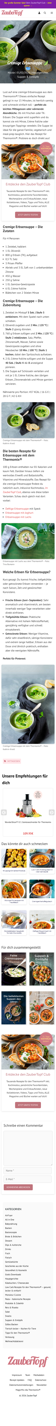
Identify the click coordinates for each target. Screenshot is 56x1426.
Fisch (7, 1253)
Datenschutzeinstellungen (21, 1385)
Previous (4, 813)
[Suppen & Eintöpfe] (42, 969)
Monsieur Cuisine (13, 1294)
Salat (7, 1311)
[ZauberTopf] (13, 13)
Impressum (17, 1375)
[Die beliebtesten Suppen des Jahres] (14, 1007)
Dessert (8, 1240)
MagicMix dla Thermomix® (28, 1389)
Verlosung (9, 1337)
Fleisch (8, 1257)
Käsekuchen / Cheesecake (17, 1283)
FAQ (30, 1380)
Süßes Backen (11, 1324)
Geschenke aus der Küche (17, 1266)
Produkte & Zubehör (14, 1303)
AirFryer (8, 1215)
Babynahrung (11, 1223)
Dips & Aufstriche (13, 1245)
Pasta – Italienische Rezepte (18, 1299)
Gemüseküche (11, 1261)
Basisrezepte (11, 1232)
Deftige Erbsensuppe (17, 508)
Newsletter (42, 1385)
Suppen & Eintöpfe (28, 76)
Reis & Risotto (11, 1307)
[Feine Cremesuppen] (14, 969)
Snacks (8, 1316)
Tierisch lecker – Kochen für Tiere (20, 1328)
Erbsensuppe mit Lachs (18, 517)
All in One (9, 1219)
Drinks (8, 1249)
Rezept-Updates (17, 1380)
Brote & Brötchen (13, 1236)
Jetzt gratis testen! (28, 214)
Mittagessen (13, 761)
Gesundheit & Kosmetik (16, 1270)
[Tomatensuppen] (42, 1007)
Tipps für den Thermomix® (17, 1332)
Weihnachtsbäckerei (14, 1341)
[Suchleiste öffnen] (44, 13)
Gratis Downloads (13, 1274)
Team (27, 1375)
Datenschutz (40, 1380)
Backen (8, 1228)
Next (52, 813)
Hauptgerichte (40, 72)
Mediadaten (38, 1375)
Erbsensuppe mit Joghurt (19, 512)
